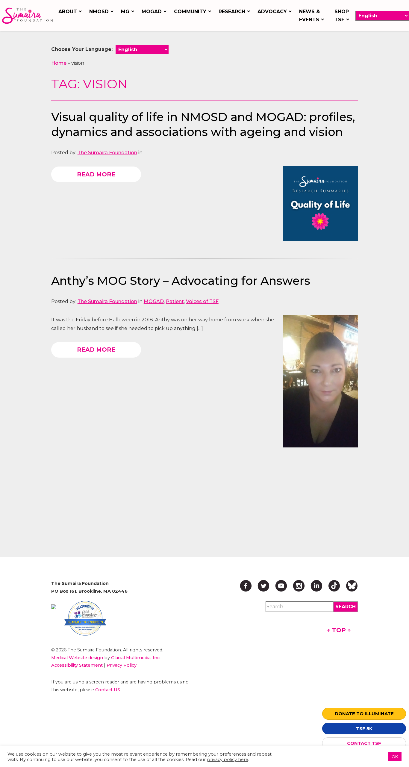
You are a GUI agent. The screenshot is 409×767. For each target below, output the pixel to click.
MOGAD (154, 301)
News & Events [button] (309, 15)
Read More (96, 174)
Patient (175, 301)
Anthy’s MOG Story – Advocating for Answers (180, 281)
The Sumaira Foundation (107, 152)
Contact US (107, 689)
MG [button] (125, 11)
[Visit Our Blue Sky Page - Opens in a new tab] (352, 586)
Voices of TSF (202, 301)
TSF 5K (364, 728)
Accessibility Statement (77, 665)
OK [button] (395, 756)
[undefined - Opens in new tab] (53, 606)
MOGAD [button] (152, 11)
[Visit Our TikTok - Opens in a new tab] (334, 586)
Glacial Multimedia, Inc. (135, 657)
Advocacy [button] (272, 11)
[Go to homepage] (27, 15)
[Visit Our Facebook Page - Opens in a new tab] (246, 586)
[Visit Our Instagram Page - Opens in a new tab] (299, 586)
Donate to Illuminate (364, 713)
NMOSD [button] (99, 11)
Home (58, 63)
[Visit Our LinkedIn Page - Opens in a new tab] (316, 586)
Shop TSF (341, 15)
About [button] (67, 11)
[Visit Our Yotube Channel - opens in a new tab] (281, 586)
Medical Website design (77, 657)
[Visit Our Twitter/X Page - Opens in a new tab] (263, 586)
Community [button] (190, 11)
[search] (345, 606)
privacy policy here (227, 759)
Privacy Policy (122, 665)
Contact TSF (364, 743)
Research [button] (232, 11)
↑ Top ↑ (339, 630)
